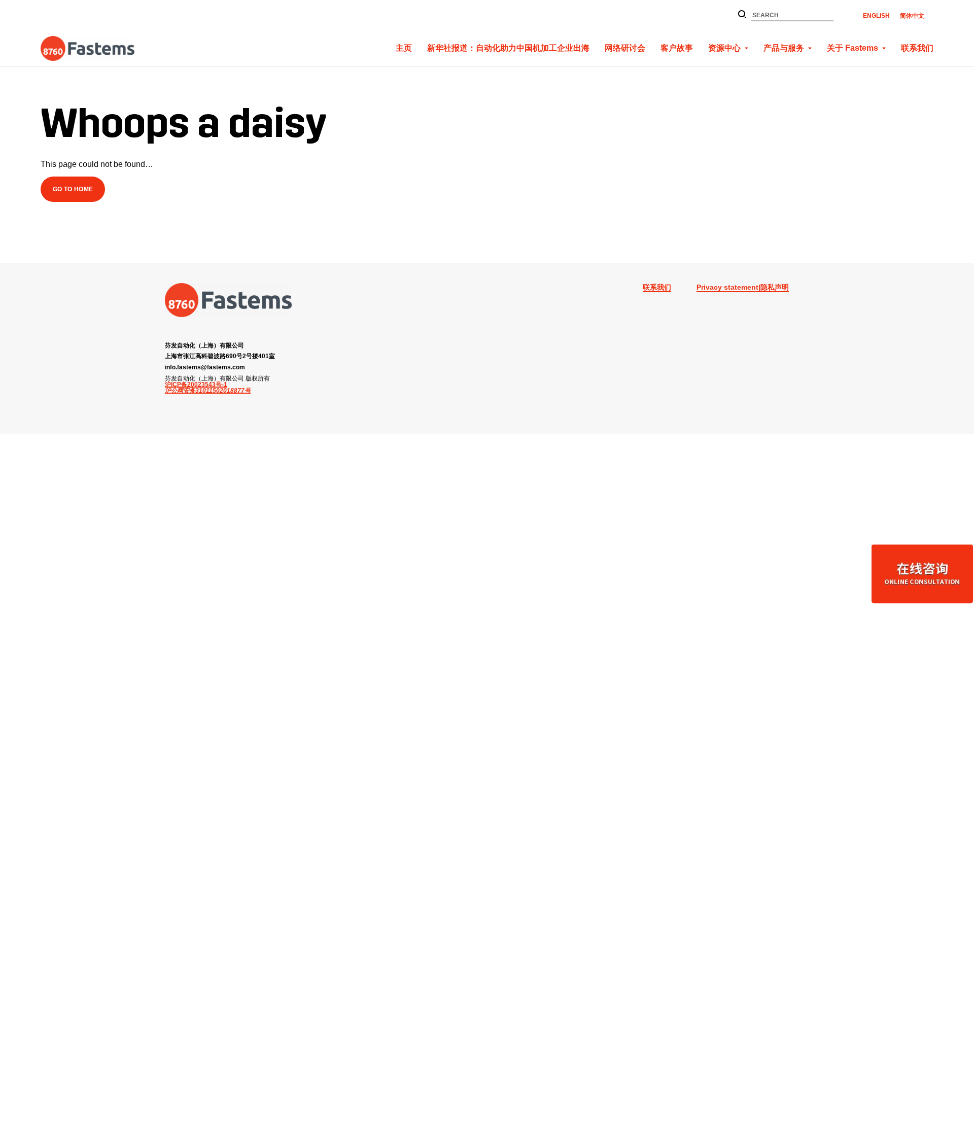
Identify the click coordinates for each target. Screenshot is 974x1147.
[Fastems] (228, 300)
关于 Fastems (852, 48)
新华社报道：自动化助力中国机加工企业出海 (508, 48)
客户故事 (676, 48)
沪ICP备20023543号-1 (196, 384)
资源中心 (724, 48)
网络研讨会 (625, 48)
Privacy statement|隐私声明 (743, 287)
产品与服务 (783, 48)
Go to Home (73, 189)
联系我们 (917, 48)
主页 (404, 48)
